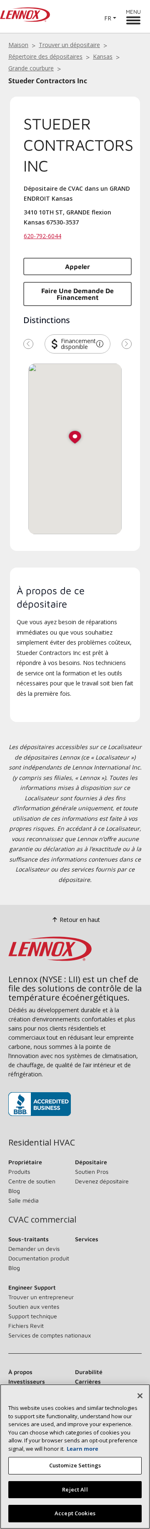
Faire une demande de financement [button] (77, 294)
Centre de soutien (31, 1181)
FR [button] (107, 18)
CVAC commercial (42, 1219)
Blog (14, 1190)
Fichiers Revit (26, 1325)
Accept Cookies (75, 1513)
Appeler (77, 266)
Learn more (82, 1448)
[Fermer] (140, 1396)
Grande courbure (31, 68)
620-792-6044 (42, 236)
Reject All (75, 1489)
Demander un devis (34, 1248)
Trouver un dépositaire (69, 45)
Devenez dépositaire (102, 1181)
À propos (20, 1371)
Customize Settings (75, 1465)
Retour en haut (80, 920)
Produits (19, 1171)
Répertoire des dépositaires (45, 56)
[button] (99, 344)
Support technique (32, 1316)
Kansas (102, 56)
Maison (18, 45)
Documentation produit (38, 1258)
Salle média (23, 1200)
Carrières (88, 1381)
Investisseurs (26, 1381)
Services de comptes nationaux (49, 1335)
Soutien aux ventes (33, 1306)
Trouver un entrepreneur (41, 1296)
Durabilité (88, 1371)
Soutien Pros (91, 1171)
